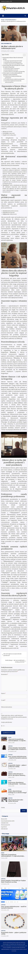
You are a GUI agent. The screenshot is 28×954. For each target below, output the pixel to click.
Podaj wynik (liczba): (6, 722)
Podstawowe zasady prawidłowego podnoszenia (13, 77)
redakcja (12, 51)
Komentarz (4, 674)
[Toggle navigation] (3, 16)
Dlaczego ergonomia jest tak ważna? (13, 60)
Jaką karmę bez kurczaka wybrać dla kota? (15, 800)
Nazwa (3, 693)
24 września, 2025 (12, 760)
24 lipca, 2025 (11, 777)
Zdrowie (3, 828)
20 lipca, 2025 (11, 794)
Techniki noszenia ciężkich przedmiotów (14, 79)
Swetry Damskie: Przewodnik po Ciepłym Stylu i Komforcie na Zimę (17, 749)
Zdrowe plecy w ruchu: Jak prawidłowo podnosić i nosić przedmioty (12, 73)
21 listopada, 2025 (12, 751)
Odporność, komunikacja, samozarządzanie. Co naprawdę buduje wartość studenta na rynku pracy (17, 741)
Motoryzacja (4, 825)
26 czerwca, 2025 (12, 803)
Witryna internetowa (6, 707)
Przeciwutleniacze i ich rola (11, 70)
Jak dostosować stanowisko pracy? (13, 62)
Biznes (9, 737)
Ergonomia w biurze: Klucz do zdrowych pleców (13, 58)
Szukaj (3, 807)
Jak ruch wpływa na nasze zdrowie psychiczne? (12, 654)
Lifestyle (10, 746)
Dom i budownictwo (6, 43)
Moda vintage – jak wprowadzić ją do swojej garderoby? (15, 661)
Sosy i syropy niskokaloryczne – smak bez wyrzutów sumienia (17, 757)
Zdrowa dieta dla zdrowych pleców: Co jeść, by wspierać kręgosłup (14, 66)
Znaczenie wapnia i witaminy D (12, 68)
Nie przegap (5, 833)
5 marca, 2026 (11, 742)
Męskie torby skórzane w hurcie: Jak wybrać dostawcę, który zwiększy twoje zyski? (16, 775)
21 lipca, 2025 (11, 786)
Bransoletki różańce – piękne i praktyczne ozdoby (17, 765)
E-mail (3, 700)
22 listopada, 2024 (5, 51)
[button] (23, 55)
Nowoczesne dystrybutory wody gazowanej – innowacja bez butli (17, 784)
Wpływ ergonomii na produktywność (13, 63)
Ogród (3, 827)
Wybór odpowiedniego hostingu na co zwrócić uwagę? (17, 791)
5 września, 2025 (12, 768)
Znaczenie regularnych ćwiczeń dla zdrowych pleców (13, 81)
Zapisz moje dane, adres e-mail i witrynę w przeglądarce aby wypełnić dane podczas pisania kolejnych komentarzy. (14, 717)
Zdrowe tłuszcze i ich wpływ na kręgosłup (15, 71)
